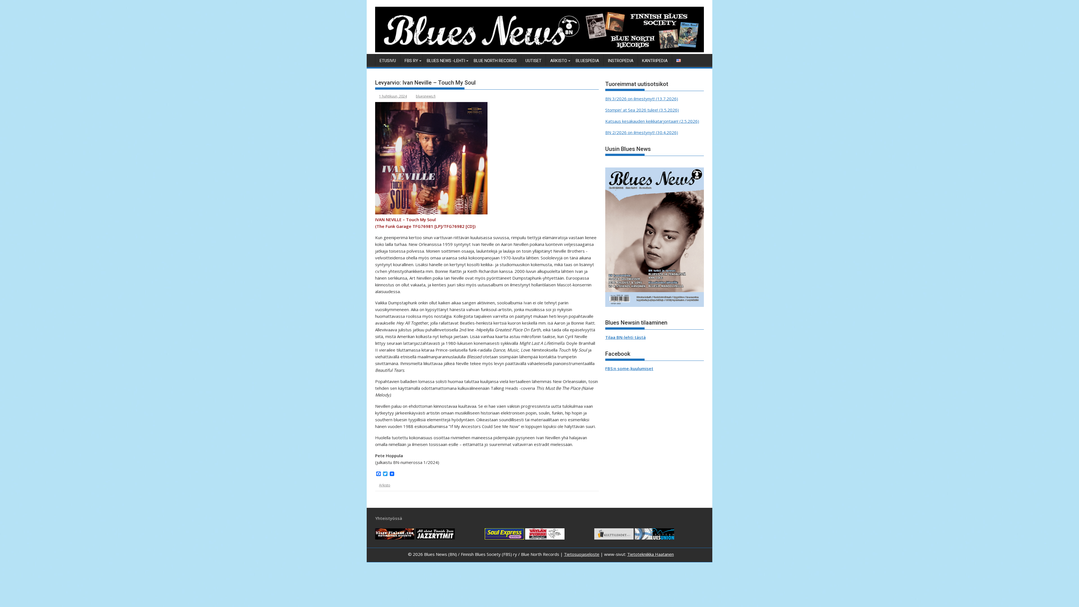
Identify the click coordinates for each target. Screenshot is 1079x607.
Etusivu (388, 60)
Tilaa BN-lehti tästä (625, 337)
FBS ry (411, 60)
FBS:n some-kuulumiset (629, 368)
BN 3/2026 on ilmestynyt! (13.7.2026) (641, 98)
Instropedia (620, 60)
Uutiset (533, 60)
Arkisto (558, 60)
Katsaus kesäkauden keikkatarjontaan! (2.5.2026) (652, 121)
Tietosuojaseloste (581, 554)
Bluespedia (587, 60)
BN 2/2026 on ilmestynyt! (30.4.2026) (641, 132)
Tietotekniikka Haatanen (650, 554)
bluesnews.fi (426, 96)
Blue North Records (495, 60)
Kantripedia (655, 60)
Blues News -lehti (446, 60)
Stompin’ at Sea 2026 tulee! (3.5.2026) (642, 110)
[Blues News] (539, 50)
